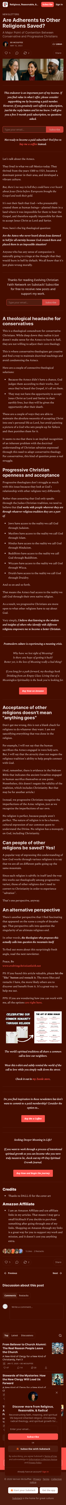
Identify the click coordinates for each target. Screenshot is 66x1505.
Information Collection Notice (43, 1459)
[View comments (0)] (17, 53)
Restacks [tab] (23, 1295)
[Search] (60, 1335)
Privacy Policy (35, 1462)
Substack (17, 1498)
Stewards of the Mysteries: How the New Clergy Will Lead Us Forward (24, 1379)
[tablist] (16, 1295)
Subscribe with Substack (35, 1448)
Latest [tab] (14, 1335)
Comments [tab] (10, 1295)
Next (55, 1273)
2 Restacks (39, 1251)
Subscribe (47, 4)
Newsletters (11, 14)
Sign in (59, 4)
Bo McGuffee (16, 42)
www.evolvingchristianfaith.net (22, 966)
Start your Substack (25, 1490)
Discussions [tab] (27, 1335)
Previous (12, 1273)
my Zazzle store (41, 1079)
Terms (46, 1479)
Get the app (48, 1490)
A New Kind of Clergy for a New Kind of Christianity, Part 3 (24, 1358)
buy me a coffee (29, 144)
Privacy (37, 1479)
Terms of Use (50, 1456)
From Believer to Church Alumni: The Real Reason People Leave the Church (24, 1348)
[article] (33, 1356)
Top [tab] (6, 1335)
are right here (33, 1003)
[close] (56, 1392)
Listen (59, 44)
